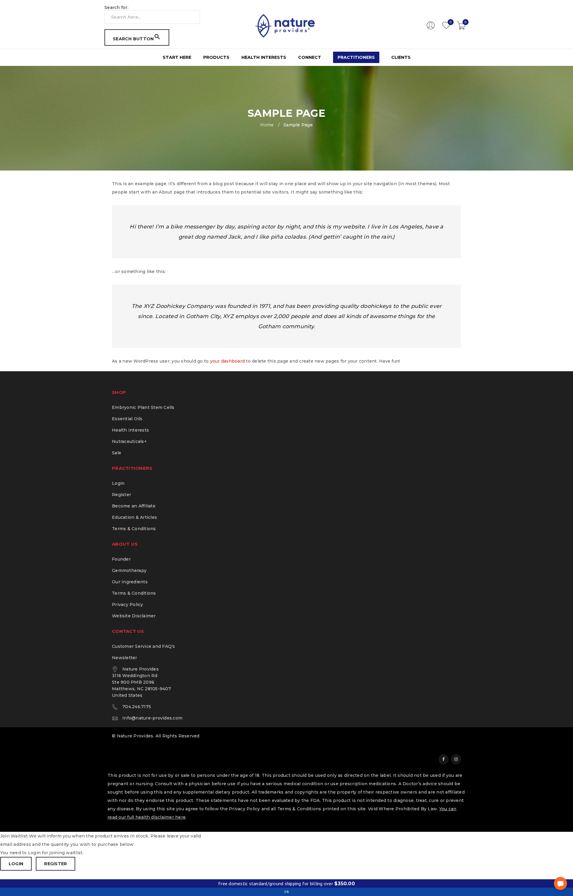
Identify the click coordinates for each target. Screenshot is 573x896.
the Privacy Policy (240, 808)
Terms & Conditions (134, 528)
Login (118, 483)
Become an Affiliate (133, 506)
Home (267, 125)
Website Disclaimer (134, 616)
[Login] (430, 28)
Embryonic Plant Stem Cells (143, 407)
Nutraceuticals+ (129, 441)
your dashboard (227, 361)
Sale (116, 452)
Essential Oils (127, 418)
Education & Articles (134, 517)
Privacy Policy (127, 604)
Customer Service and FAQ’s (143, 646)
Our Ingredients (130, 581)
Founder (121, 559)
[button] (560, 883)
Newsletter (124, 657)
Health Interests (130, 430)
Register (121, 494)
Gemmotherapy (129, 570)
